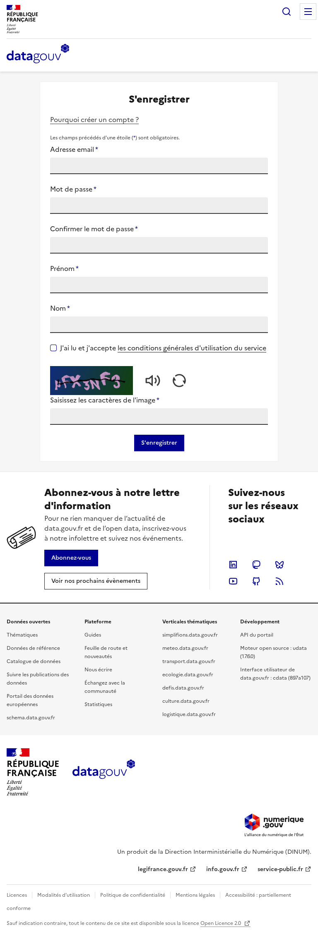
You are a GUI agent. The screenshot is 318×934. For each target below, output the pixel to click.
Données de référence (33, 648)
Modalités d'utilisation (63, 895)
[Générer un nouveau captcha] (179, 380)
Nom (60, 308)
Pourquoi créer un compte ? (94, 120)
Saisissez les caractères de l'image (104, 400)
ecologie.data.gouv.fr (187, 674)
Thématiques (22, 635)
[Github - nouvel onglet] (256, 581)
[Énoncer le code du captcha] (153, 380)
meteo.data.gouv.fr (185, 648)
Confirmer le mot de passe (94, 229)
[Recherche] (286, 11)
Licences (17, 895)
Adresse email (74, 149)
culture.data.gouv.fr (186, 701)
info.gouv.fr (222, 869)
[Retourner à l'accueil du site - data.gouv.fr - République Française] (103, 772)
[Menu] (308, 11)
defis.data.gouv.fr (183, 688)
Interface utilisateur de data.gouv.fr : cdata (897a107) (275, 674)
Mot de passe (73, 189)
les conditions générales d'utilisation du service (192, 348)
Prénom (64, 268)
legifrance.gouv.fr (163, 869)
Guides (92, 635)
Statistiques (98, 704)
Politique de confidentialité (132, 895)
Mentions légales (195, 895)
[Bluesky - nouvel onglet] (279, 564)
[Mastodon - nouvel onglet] (256, 564)
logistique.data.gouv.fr (189, 714)
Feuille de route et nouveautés (106, 652)
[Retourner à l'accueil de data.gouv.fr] (38, 54)
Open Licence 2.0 (221, 923)
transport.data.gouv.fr (188, 661)
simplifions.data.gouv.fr (190, 635)
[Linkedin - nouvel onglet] (233, 564)
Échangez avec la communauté (104, 687)
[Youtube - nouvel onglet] (233, 581)
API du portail (256, 635)
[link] (71, 558)
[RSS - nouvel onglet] (279, 581)
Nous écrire (98, 669)
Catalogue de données (33, 661)
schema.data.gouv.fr (31, 717)
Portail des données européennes (30, 700)
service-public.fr (280, 869)
